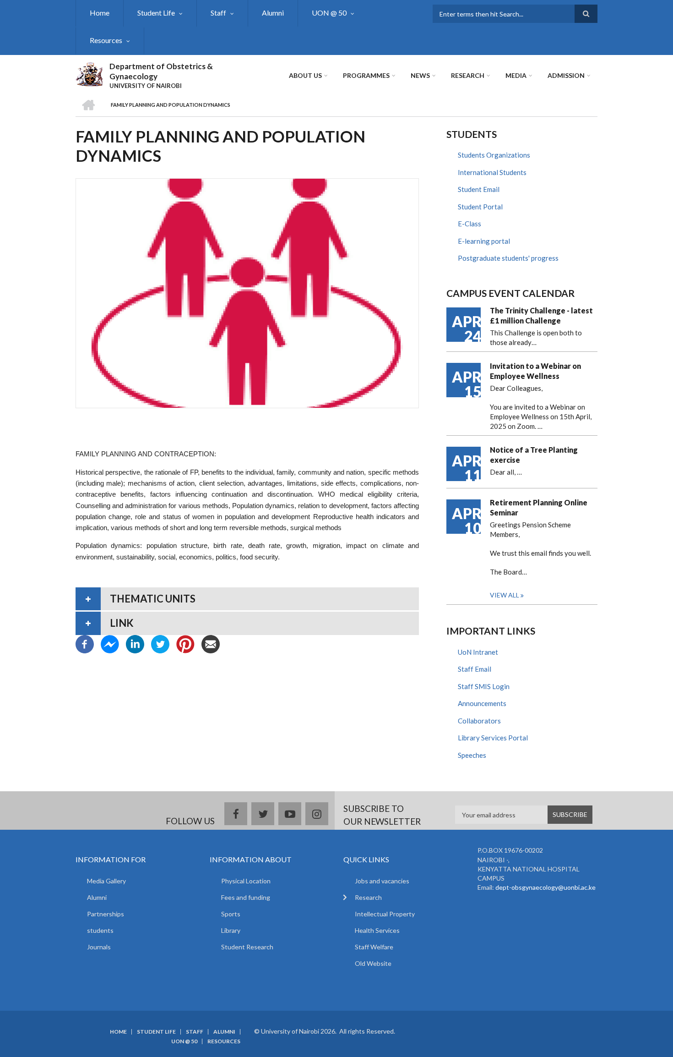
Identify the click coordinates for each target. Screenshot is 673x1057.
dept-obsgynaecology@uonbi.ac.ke (545, 887)
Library (230, 930)
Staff (218, 12)
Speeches (472, 755)
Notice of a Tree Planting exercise (534, 454)
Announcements (482, 703)
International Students (492, 172)
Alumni (273, 12)
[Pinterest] (185, 643)
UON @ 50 (329, 12)
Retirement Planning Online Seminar (538, 507)
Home (99, 12)
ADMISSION (566, 75)
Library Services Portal (493, 738)
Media (515, 75)
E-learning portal (484, 241)
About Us (305, 75)
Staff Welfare (374, 947)
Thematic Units (152, 598)
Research (467, 75)
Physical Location (246, 881)
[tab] (247, 598)
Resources (106, 40)
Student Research (247, 947)
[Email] (210, 643)
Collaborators (479, 721)
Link (122, 623)
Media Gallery (106, 881)
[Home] (89, 73)
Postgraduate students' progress (508, 258)
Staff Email (474, 669)
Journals (99, 947)
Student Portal (480, 207)
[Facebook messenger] (110, 643)
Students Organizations (494, 155)
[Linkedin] (135, 643)
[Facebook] (85, 643)
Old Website (373, 963)
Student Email (478, 189)
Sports (230, 914)
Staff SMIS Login (484, 686)
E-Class (469, 223)
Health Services (377, 930)
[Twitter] (160, 643)
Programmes (366, 75)
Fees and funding (245, 897)
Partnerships (105, 914)
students (100, 930)
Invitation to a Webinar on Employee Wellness (535, 370)
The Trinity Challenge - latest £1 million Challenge (541, 315)
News (420, 75)
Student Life (156, 12)
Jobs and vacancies (382, 881)
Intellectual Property (385, 914)
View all (504, 595)
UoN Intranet (478, 652)
